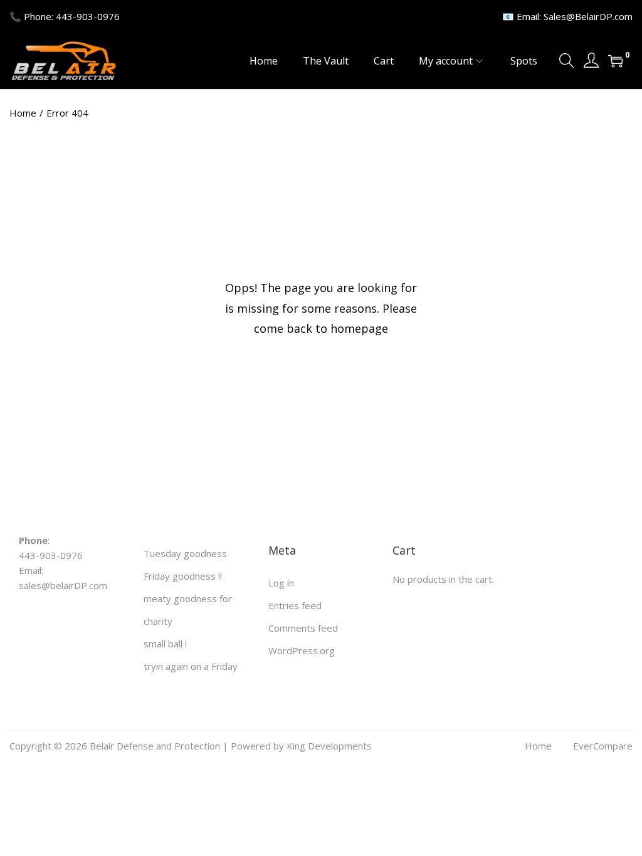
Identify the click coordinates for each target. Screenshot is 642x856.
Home (22, 113)
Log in (281, 583)
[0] (615, 60)
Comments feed (303, 628)
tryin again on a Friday (191, 666)
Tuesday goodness (185, 553)
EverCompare (603, 745)
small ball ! (165, 643)
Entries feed (295, 605)
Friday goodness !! (183, 576)
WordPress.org (301, 650)
